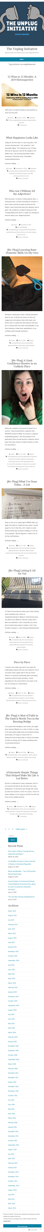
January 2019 (12, 1042)
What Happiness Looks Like (22, 137)
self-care (23, 553)
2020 (9, 120)
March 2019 (12, 1032)
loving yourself (23, 229)
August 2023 (12, 915)
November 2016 (13, 1091)
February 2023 (12, 924)
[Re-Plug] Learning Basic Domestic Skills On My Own (22, 251)
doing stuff (34, 811)
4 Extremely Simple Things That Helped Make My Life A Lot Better (22, 775)
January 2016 (12, 1127)
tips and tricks (32, 700)
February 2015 (12, 1163)
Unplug (31, 340)
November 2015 (13, 1136)
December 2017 (13, 1073)
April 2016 (11, 1114)
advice (21, 809)
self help (30, 173)
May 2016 (11, 1109)
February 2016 (12, 1123)
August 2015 (12, 1149)
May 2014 (11, 1199)
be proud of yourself (14, 459)
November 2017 (13, 1077)
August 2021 (12, 938)
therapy (34, 232)
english (35, 755)
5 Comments (23, 125)
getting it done (29, 642)
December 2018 (13, 1046)
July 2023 (11, 920)
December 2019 (13, 996)
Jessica (11, 117)
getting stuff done (24, 171)
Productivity (19, 173)
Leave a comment (23, 178)
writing (34, 757)
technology (29, 814)
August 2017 (12, 1082)
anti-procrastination (27, 343)
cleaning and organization (22, 811)
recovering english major (25, 757)
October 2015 (12, 1141)
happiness (32, 171)
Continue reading (10, 163)
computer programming (27, 459)
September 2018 (13, 1059)
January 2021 (12, 947)
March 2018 (12, 1064)
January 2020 (12, 992)
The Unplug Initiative (22, 49)
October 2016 (12, 1096)
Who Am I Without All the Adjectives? (22, 192)
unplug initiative (29, 345)
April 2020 (11, 978)
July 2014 (11, 1195)
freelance (9, 757)
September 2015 (13, 1145)
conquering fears (31, 120)
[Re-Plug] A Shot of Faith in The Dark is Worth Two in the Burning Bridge (22, 718)
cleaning (21, 642)
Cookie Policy (7, 1221)
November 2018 (13, 1050)
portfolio (14, 757)
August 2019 (12, 1010)
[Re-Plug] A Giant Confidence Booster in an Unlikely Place (22, 363)
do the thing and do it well (15, 461)
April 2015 (11, 1158)
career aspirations (23, 755)
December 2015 (13, 1131)
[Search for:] (18, 836)
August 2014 (12, 1190)
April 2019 (11, 1028)
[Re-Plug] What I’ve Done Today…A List (22, 483)
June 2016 (11, 1104)
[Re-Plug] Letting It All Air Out (22, 572)
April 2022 (11, 929)
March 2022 (12, 933)
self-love (22, 232)
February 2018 (12, 1069)
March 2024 (12, 911)
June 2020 (11, 969)
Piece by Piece (22, 662)
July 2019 (11, 1014)
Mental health (32, 229)
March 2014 (12, 1208)
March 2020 (12, 983)
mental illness (10, 232)
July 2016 (11, 1100)
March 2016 (12, 1118)
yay (34, 466)
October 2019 (12, 1001)
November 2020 (13, 951)
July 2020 (11, 965)
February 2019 (12, 1037)
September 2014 (13, 1186)
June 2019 (11, 1019)
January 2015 (12, 1168)
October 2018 (12, 1055)
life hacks (12, 814)
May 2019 (11, 1023)
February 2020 (12, 987)
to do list (26, 176)
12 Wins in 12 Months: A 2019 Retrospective (22, 78)
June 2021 (11, 942)
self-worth (28, 232)
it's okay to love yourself (29, 464)
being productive (14, 642)
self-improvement (19, 176)
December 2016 (13, 1086)
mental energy (29, 698)
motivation (18, 700)
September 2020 (13, 960)
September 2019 (13, 1005)
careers (30, 755)
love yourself (11, 466)
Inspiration (32, 117)
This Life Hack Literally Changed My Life (21, 897)
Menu (25, 59)
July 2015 (11, 1154)
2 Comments (23, 816)
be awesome (33, 456)
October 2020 (12, 956)
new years (21, 122)
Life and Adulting (22, 227)
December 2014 (13, 1172)
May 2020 (11, 974)
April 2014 (11, 1203)
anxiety (24, 120)
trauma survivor (21, 234)
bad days (33, 548)
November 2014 (13, 1176)
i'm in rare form (11, 464)
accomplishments (16, 120)
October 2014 (12, 1181)
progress (25, 173)
